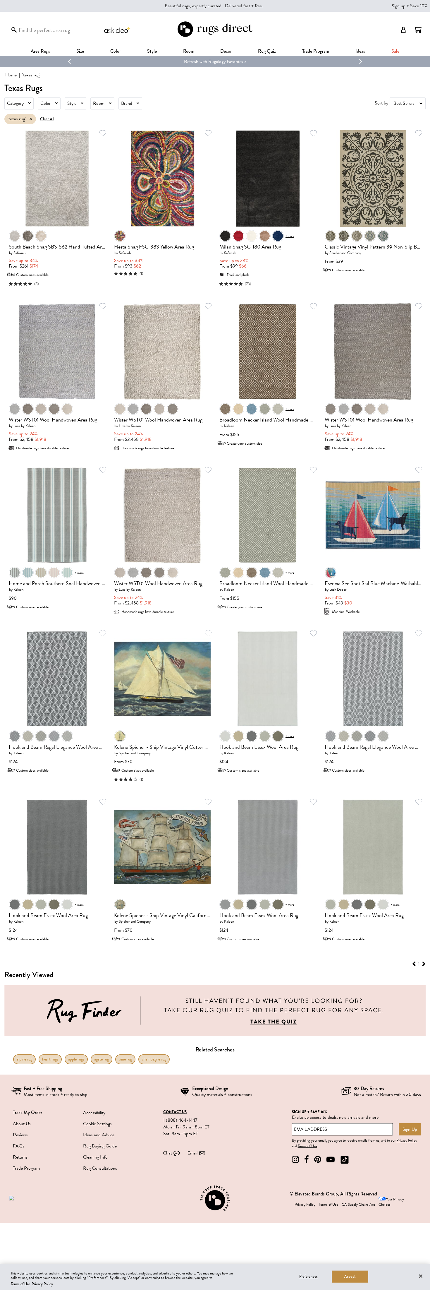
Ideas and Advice (98, 1134)
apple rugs (76, 1059)
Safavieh (19, 253)
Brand (126, 103)
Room (98, 103)
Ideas (360, 51)
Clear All (47, 119)
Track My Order (27, 1112)
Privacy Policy (406, 1140)
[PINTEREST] (317, 1160)
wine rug (125, 1059)
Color (45, 103)
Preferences (308, 1276)
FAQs (18, 1145)
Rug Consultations (100, 1168)
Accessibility (94, 1112)
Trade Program (315, 51)
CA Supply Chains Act (358, 1204)
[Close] (420, 1276)
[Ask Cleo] (117, 30)
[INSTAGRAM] (295, 1160)
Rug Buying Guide (100, 1145)
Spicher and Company (345, 253)
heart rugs (50, 1059)
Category (15, 103)
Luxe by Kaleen (24, 426)
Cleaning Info (95, 1157)
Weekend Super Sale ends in (196, 61)
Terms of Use (307, 1146)
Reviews (20, 1134)
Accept (350, 1276)
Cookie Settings (97, 1123)
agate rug (101, 1059)
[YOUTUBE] (330, 1160)
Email (192, 1153)
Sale (395, 51)
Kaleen (229, 426)
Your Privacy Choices (391, 1202)
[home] (214, 36)
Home (11, 74)
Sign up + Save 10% (410, 5)
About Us (22, 1123)
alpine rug (24, 1059)
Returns (20, 1157)
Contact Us (175, 1112)
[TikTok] (344, 1160)
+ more (289, 236)
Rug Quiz (267, 51)
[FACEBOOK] (306, 1160)
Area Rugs (40, 51)
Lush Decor (337, 589)
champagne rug (154, 1059)
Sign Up (410, 1129)
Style (152, 51)
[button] (418, 30)
